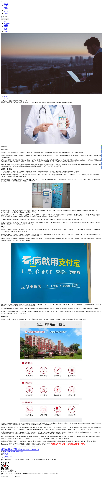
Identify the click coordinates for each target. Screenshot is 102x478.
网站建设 (6, 451)
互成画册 (6, 13)
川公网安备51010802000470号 (51, 473)
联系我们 (6, 12)
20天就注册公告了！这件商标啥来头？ (11, 448)
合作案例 (6, 7)
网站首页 (6, 4)
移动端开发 (12, 451)
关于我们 (6, 10)
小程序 (17, 451)
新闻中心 (6, 8)
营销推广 (21, 451)
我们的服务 (7, 5)
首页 (5, 21)
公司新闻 (6, 96)
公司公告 (6, 98)
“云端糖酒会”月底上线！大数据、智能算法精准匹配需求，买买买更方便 (20, 450)
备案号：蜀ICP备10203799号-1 (35, 473)
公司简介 (6, 454)
